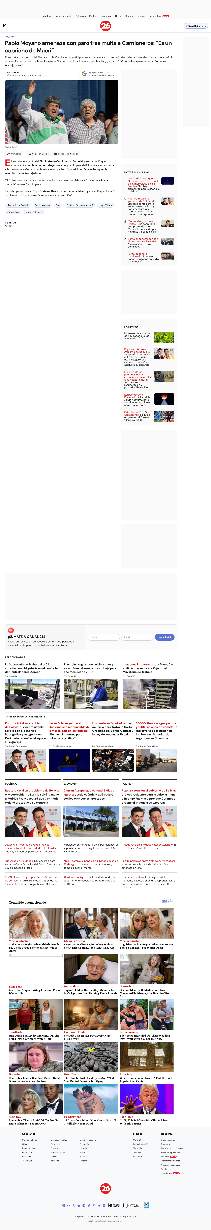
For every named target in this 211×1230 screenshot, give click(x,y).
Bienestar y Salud (59, 1140)
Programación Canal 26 (172, 1160)
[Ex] (73, 1205)
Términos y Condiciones (99, 1216)
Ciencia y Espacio (88, 1140)
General (54, 1148)
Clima (24, 1144)
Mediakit (168, 1156)
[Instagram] (68, 1205)
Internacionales (58, 1152)
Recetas (83, 1156)
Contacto (165, 1144)
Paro (58, 205)
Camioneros (13, 211)
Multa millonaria (34, 211)
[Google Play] (133, 1206)
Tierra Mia (137, 1148)
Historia (83, 1148)
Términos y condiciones (172, 1148)
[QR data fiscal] (146, 1207)
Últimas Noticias (29, 1140)
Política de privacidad (171, 1152)
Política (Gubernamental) (79, 205)
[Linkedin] (84, 1205)
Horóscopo (27, 1152)
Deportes (55, 1144)
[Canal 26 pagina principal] (105, 30)
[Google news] (104, 1205)
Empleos (165, 1169)
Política (9, 37)
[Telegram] (99, 1205)
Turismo (83, 1160)
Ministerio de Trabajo (18, 205)
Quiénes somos (168, 1140)
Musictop (137, 1156)
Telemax (137, 1152)
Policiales (26, 1156)
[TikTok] (89, 1205)
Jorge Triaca (105, 205)
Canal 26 (15, 72)
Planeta (83, 1152)
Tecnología (27, 1160)
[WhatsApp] (94, 1205)
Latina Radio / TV (141, 1144)
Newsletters (170, 1173)
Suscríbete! (165, 637)
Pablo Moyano (42, 205)
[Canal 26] (105, 1189)
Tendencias (56, 1160)
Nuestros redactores (170, 1165)
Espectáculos (28, 1148)
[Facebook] (63, 1205)
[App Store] (116, 1206)
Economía (70, 783)
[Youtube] (79, 1205)
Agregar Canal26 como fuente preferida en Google (101, 73)
